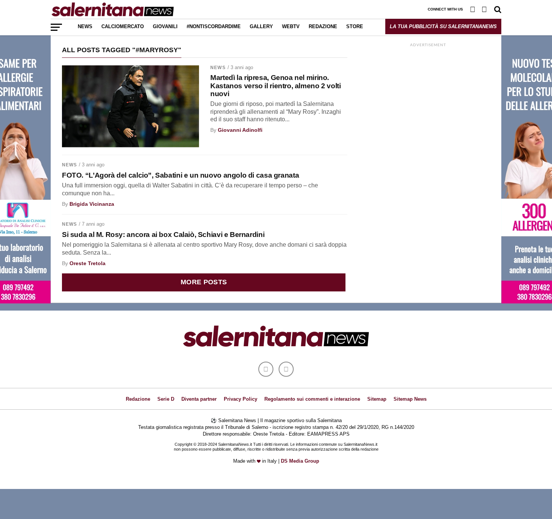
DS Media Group (300, 461)
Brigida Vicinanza (91, 204)
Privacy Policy (240, 399)
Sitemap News (410, 399)
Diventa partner (199, 399)
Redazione (323, 26)
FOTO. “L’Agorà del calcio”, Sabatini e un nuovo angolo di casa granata (180, 175)
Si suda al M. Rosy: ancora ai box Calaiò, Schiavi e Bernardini (163, 234)
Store (354, 26)
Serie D (165, 399)
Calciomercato (122, 26)
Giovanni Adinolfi (240, 130)
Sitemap (376, 399)
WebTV (291, 26)
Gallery (261, 26)
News (85, 26)
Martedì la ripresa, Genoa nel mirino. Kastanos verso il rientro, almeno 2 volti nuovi (275, 85)
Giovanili (165, 26)
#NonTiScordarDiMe (214, 26)
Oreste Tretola (87, 263)
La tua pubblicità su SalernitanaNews (443, 26)
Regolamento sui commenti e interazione (312, 399)
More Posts (204, 282)
